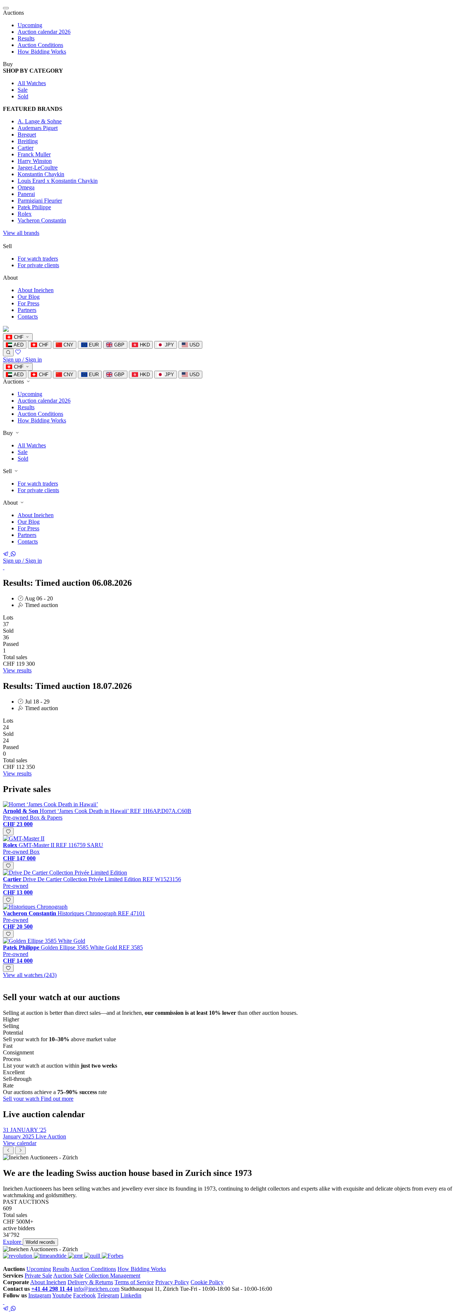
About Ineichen (36, 290)
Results (26, 38)
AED (18, 345)
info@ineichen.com (96, 1289)
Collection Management (112, 1275)
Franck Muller (34, 154)
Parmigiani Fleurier (40, 200)
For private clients (38, 265)
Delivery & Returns (90, 1282)
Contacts (28, 316)
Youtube (62, 1295)
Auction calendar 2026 (44, 32)
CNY (67, 345)
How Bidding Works (42, 51)
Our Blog (29, 297)
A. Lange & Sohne (40, 121)
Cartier (25, 148)
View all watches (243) (30, 975)
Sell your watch (22, 1099)
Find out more (57, 1099)
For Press (28, 303)
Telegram (108, 1295)
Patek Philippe (34, 207)
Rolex (25, 214)
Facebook (84, 1295)
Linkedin (130, 1295)
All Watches (32, 83)
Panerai (26, 194)
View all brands (21, 233)
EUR (93, 345)
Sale (23, 90)
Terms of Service (134, 1282)
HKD (144, 345)
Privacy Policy (172, 1282)
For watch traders (38, 258)
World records (40, 1242)
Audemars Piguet (38, 128)
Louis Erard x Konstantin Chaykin (58, 181)
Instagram (39, 1295)
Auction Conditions (40, 45)
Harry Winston (35, 161)
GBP (118, 345)
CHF (42, 345)
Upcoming (30, 25)
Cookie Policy (207, 1282)
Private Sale (38, 1275)
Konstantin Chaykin (41, 174)
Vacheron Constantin (42, 220)
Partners (27, 310)
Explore (13, 1242)
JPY (168, 345)
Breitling (28, 141)
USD (193, 345)
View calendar (19, 1143)
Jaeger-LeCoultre (38, 167)
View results (17, 670)
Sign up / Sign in (22, 359)
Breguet (27, 134)
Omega (26, 187)
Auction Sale (68, 1275)
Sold (23, 96)
